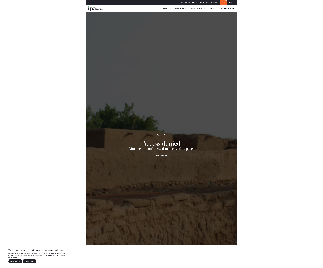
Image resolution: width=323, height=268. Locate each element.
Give (223, 2)
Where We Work (197, 8)
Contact (195, 2)
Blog (182, 2)
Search (231, 2)
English (213, 2)
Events (202, 2)
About (166, 8)
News (207, 2)
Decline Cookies (29, 261)
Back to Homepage (161, 155)
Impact (213, 8)
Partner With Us (227, 8)
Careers (187, 2)
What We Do (180, 8)
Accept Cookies (15, 261)
